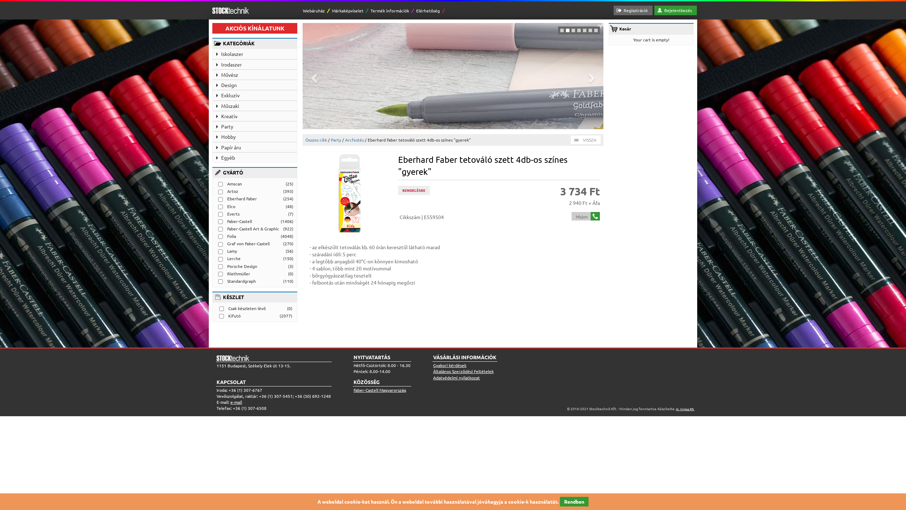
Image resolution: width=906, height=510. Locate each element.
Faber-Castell (239, 221)
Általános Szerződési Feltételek (463, 371)
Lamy (232, 251)
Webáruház (314, 10)
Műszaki (230, 106)
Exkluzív (230, 95)
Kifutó (234, 316)
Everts (233, 214)
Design (229, 85)
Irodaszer (231, 64)
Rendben (574, 501)
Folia (231, 236)
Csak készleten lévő (247, 308)
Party (227, 126)
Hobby (228, 136)
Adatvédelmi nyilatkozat (456, 377)
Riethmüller (238, 273)
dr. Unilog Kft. (685, 408)
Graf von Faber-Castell (248, 243)
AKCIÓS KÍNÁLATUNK (255, 28)
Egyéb (228, 157)
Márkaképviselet (347, 10)
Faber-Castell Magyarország (380, 390)
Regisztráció (636, 10)
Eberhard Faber (242, 198)
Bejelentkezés (678, 10)
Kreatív (229, 116)
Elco (231, 206)
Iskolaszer (232, 54)
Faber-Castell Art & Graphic (253, 228)
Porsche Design (242, 266)
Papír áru (231, 147)
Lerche (234, 258)
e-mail (236, 402)
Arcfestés (354, 140)
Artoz (232, 191)
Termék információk (390, 10)
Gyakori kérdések (449, 365)
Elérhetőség (428, 10)
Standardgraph (241, 281)
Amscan (234, 184)
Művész (229, 74)
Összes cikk (316, 140)
